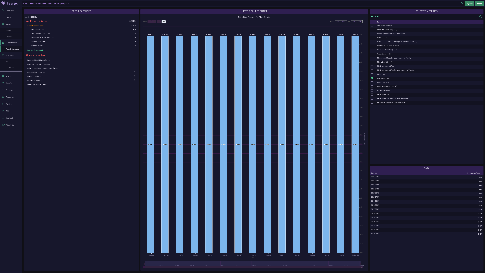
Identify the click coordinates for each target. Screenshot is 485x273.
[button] (372, 22)
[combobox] (241, 3)
